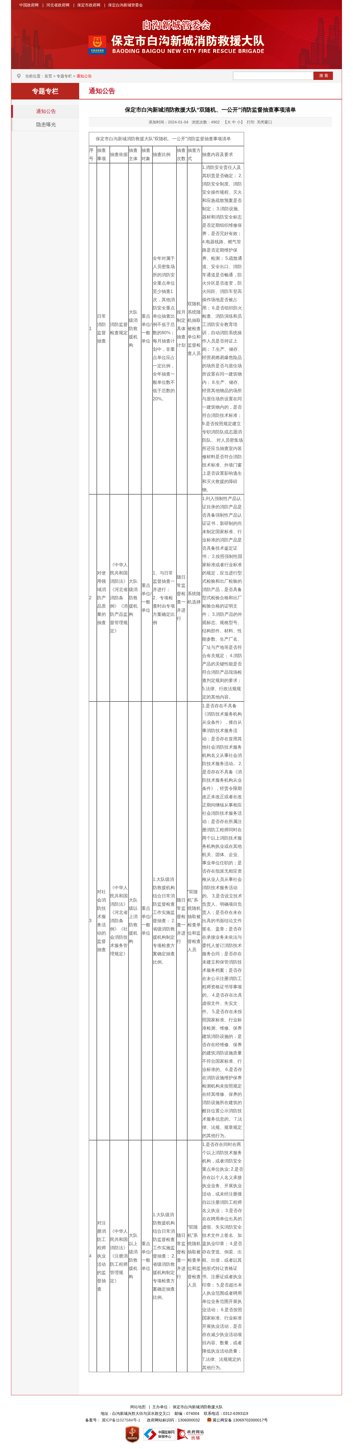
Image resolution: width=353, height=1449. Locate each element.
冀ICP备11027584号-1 (121, 1420)
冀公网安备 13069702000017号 (240, 1420)
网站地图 (138, 1407)
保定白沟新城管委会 (125, 5)
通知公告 (84, 76)
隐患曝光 (46, 124)
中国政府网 (29, 5)
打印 (251, 122)
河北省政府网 (57, 5)
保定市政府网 (88, 5)
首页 (48, 76)
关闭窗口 (264, 122)
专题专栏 (64, 76)
